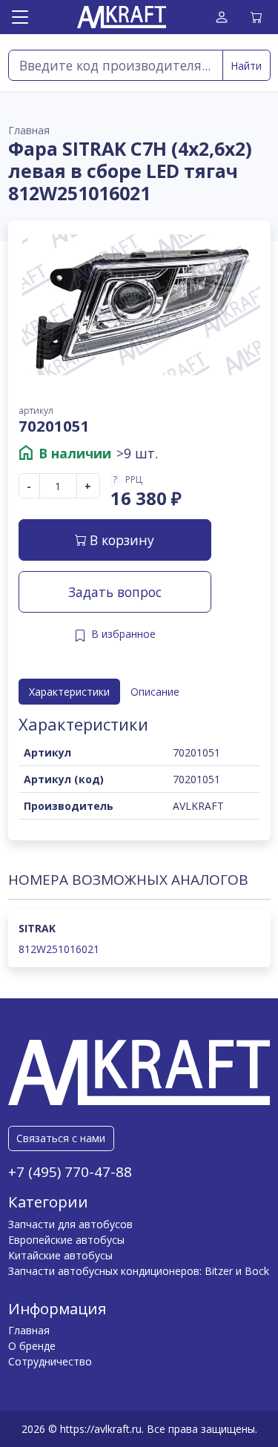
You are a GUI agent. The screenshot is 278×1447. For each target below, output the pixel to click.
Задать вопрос (115, 592)
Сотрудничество (50, 1361)
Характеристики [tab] (69, 692)
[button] (146, 480)
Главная (29, 1330)
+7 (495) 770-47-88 (70, 1171)
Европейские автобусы (66, 1240)
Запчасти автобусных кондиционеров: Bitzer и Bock (138, 1271)
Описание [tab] (154, 692)
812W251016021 (59, 949)
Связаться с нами (60, 1138)
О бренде (32, 1346)
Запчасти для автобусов (70, 1224)
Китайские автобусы (60, 1255)
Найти (246, 66)
